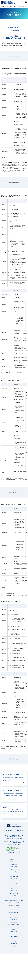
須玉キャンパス (14, 890)
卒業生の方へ (14, 939)
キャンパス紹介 (14, 883)
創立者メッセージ (14, 862)
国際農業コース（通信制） (14, 905)
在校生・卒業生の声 (14, 876)
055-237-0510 (11, 838)
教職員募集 (14, 941)
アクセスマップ (14, 878)
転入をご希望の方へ (14, 914)
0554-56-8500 (11, 832)
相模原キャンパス (14, 893)
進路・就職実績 (14, 874)
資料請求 (14, 929)
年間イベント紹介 (14, 869)
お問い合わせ (14, 931)
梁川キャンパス (14, 886)
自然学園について (14, 859)
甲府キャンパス (14, 888)
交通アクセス (14, 943)
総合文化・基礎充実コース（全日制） (14, 898)
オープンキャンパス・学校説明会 (14, 924)
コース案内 (14, 895)
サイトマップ (14, 946)
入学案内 (14, 910)
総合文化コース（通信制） (14, 902)
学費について (14, 919)
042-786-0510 (11, 844)
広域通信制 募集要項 (13, 30)
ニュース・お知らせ (14, 936)
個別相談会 (14, 927)
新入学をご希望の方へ (14, 912)
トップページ (14, 857)
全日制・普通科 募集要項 (13, 24)
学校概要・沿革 (14, 864)
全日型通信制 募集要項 (13, 27)
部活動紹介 (14, 871)
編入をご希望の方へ (14, 917)
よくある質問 (14, 922)
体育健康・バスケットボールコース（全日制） (14, 900)
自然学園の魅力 (14, 866)
